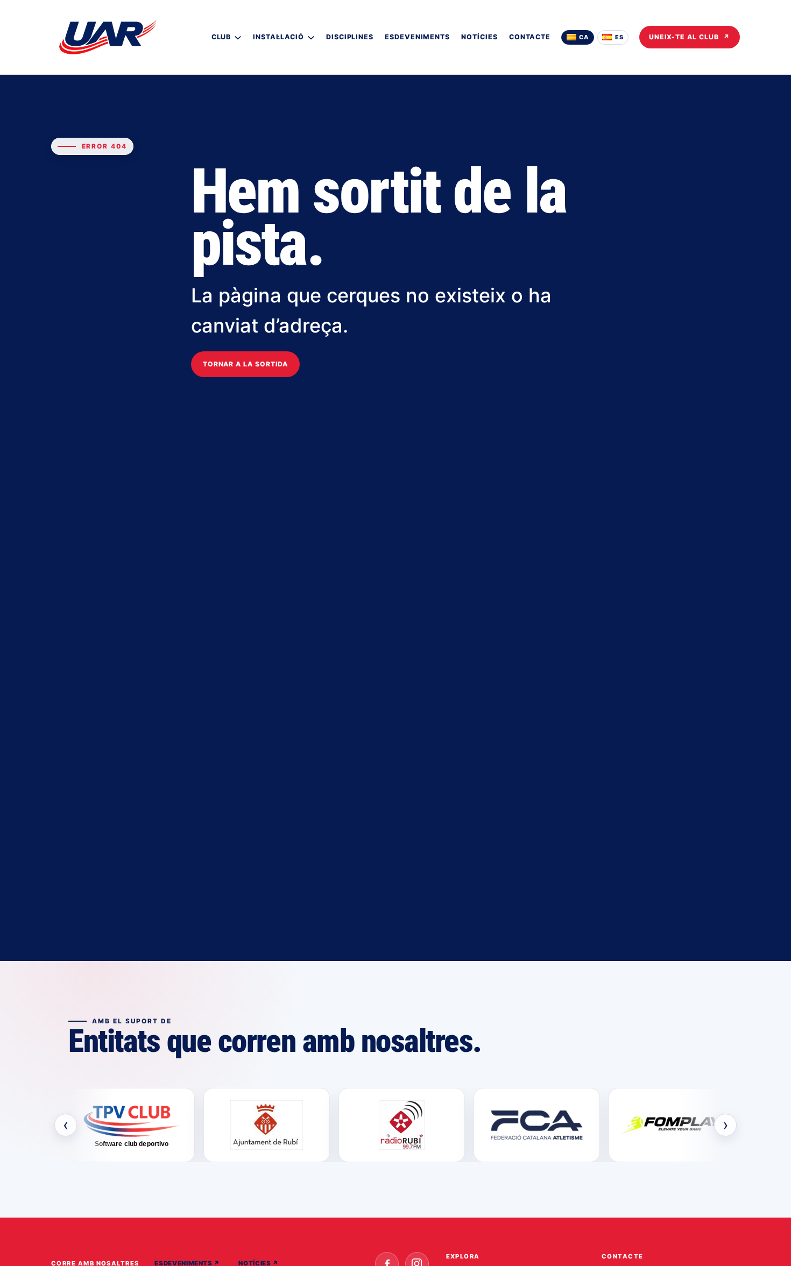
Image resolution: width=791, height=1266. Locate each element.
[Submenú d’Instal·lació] (311, 37)
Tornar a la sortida (245, 364)
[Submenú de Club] (238, 37)
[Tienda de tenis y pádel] (672, 1125)
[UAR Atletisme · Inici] (107, 37)
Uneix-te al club (689, 37)
